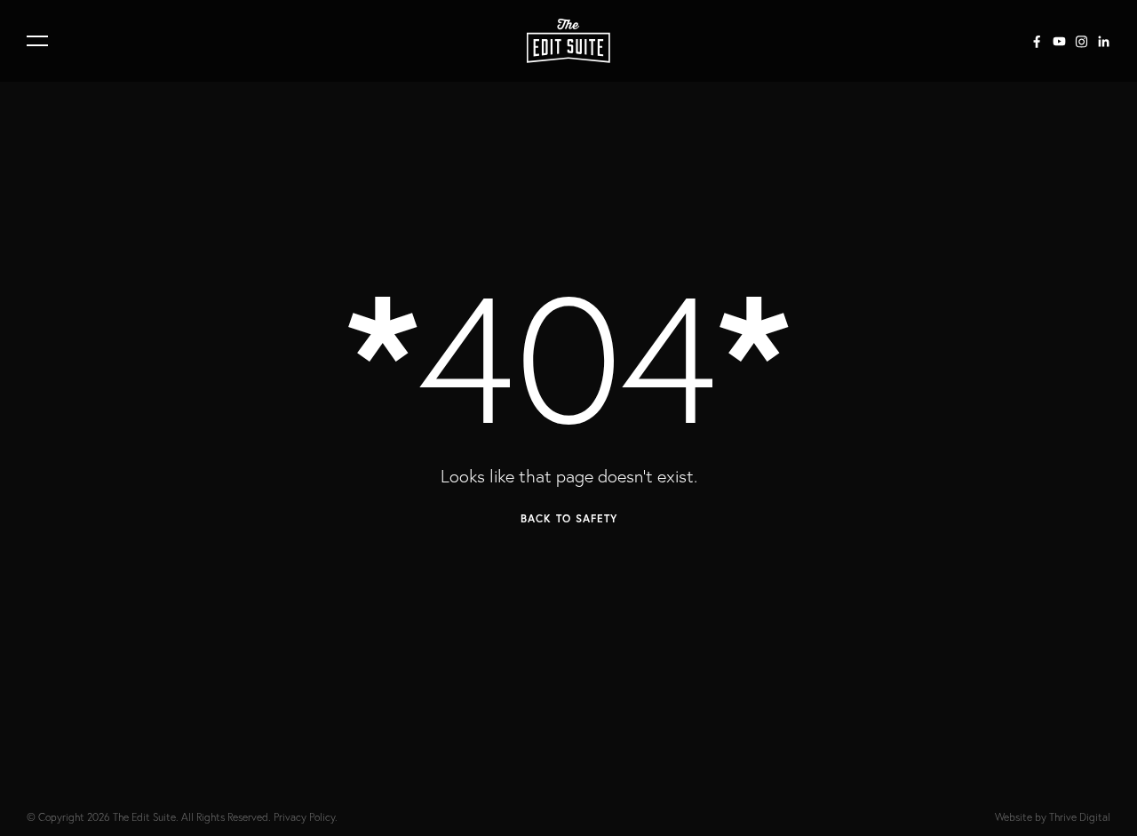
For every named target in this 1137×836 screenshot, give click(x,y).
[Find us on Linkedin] (1103, 41)
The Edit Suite (144, 817)
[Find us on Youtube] (1059, 41)
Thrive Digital (1079, 817)
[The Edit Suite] (568, 41)
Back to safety (569, 518)
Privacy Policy (304, 817)
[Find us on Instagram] (1081, 41)
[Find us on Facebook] (1037, 41)
